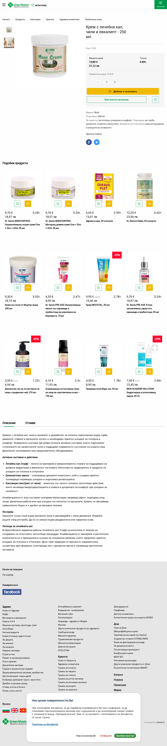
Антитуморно (65, 617)
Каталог (118, 674)
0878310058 (40, 5)
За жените (7, 643)
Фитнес (62, 625)
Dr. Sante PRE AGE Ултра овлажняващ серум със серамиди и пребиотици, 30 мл (143, 308)
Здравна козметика (68, 664)
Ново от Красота (67, 660)
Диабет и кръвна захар (14, 683)
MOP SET (118, 657)
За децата (7, 639)
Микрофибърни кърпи (126, 631)
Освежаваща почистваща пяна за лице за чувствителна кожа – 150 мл (63, 392)
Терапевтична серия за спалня (130, 635)
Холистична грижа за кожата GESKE (133, 617)
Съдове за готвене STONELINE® (131, 638)
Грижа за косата (67, 667)
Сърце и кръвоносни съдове (17, 668)
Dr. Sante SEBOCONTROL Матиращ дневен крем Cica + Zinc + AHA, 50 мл (63, 225)
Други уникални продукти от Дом (132, 664)
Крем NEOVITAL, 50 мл (98, 305)
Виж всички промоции (117, 99)
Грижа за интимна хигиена (72, 682)
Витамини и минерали (14, 618)
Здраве (6, 606)
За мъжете (8, 647)
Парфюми (119, 610)
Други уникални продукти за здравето (78, 628)
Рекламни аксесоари (125, 660)
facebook (12, 592)
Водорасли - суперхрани (71, 610)
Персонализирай (86, 735)
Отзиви (30, 423)
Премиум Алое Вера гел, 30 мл (102, 388)
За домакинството (124, 645)
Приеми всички (125, 735)
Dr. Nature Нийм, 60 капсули (141, 221)
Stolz (96, 112)
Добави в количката (125, 91)
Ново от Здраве (10, 610)
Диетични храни (67, 646)
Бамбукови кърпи (123, 653)
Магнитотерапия (67, 635)
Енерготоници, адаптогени (16, 636)
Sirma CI (161, 722)
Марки (117, 690)
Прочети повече (94, 134)
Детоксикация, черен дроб (16, 676)
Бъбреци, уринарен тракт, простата (21, 679)
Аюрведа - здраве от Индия (72, 621)
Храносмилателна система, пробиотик (23, 672)
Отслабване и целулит (70, 606)
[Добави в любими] (17, 203)
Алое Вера (7, 628)
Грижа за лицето (67, 671)
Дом (116, 624)
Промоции (120, 685)
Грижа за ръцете (67, 686)
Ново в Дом (120, 627)
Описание (9, 423)
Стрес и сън (8, 654)
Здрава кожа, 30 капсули (99, 221)
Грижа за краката (67, 689)
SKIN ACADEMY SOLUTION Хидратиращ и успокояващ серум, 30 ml (141, 392)
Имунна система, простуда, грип (19, 625)
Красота (63, 656)
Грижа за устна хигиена (70, 678)
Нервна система (11, 650)
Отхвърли (106, 735)
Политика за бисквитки (45, 724)
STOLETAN (63, 650)
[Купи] (28, 203)
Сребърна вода (66, 632)
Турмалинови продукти (70, 639)
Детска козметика (124, 614)
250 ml (101, 116)
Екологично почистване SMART (130, 667)
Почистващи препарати (126, 649)
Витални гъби (65, 614)
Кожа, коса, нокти (12, 690)
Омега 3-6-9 (8, 621)
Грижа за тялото (67, 675)
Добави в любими (156, 102)
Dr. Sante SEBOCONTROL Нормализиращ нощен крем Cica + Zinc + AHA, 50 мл (22, 225)
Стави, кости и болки (13, 687)
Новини (118, 679)
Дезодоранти (121, 606)
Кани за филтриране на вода (129, 642)
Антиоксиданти (10, 632)
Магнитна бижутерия (69, 643)
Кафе (5, 614)
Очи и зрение (9, 661)
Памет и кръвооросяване (16, 658)
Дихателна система (12, 665)
